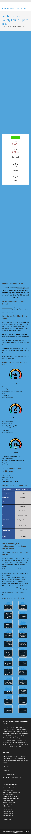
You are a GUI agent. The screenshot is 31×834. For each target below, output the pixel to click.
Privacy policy (6, 770)
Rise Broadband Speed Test (10, 794)
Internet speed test (23, 288)
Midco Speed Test (8, 790)
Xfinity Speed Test (8, 800)
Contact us (6, 766)
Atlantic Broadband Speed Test (11, 792)
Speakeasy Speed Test (9, 788)
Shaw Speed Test (7, 809)
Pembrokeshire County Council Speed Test (14, 26)
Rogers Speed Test (8, 805)
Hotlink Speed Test (8, 815)
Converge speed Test (8, 813)
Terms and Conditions (9, 774)
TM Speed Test (7, 819)
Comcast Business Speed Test (11, 796)
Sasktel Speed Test (8, 811)
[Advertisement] (15, 51)
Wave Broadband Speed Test (11, 798)
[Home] (2, 26)
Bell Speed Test (7, 807)
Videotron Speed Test (9, 803)
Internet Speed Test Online (14, 8)
